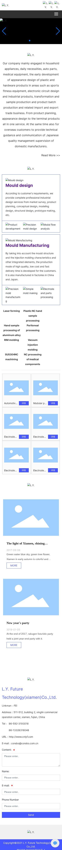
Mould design (19, 185)
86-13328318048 (19, 730)
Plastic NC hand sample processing (32, 315)
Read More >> (50, 155)
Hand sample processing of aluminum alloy (12, 330)
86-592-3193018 (19, 723)
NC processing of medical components (33, 359)
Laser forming (11, 310)
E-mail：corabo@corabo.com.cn (20, 743)
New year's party (18, 623)
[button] (29, 40)
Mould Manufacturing (27, 245)
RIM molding (11, 339)
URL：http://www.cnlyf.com (17, 736)
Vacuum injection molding (33, 344)
